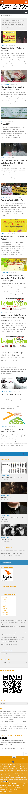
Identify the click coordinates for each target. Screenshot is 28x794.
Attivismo (4, 197)
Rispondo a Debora (6, 539)
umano (15, 726)
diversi (17, 717)
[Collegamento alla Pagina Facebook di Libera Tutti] (23, 454)
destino (1, 717)
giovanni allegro (5, 719)
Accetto (5, 781)
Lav (22, 719)
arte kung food (9, 713)
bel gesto (22, 713)
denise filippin (23, 715)
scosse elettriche (6, 726)
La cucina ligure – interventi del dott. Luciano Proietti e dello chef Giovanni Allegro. (13, 278)
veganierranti (7, 728)
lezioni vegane (5, 722)
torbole (12, 726)
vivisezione (4, 730)
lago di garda (18, 719)
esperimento (21, 717)
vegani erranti (15, 728)
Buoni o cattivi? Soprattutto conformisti (12, 477)
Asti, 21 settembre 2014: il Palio (12, 200)
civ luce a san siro (3, 715)
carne (26, 713)
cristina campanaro (15, 715)
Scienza (7, 84)
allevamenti (21, 711)
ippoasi (11, 719)
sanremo (25, 724)
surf (10, 726)
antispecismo (3, 713)
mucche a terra (21, 724)
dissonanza (14, 717)
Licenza (12, 748)
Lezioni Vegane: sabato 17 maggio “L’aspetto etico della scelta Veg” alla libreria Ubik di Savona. (13, 317)
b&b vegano (19, 713)
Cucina (3, 272)
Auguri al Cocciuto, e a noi (8, 497)
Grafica (13, 553)
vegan (24, 726)
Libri (2, 45)
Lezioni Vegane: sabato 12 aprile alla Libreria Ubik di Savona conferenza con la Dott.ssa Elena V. (13, 355)
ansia (25, 711)
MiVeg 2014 (5, 124)
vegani (1, 728)
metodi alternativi (14, 724)
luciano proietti (5, 724)
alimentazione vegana (13, 711)
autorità (15, 713)
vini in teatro (21, 728)
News (5, 45)
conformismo (8, 715)
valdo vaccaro (19, 726)
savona (1, 726)
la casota (14, 719)
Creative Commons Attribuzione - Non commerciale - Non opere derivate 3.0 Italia (12, 742)
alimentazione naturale (4, 711)
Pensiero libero (5, 475)
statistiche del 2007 (10, 637)
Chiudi (1, 793)
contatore (10, 644)
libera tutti (16, 721)
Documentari (5, 391)
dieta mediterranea (7, 717)
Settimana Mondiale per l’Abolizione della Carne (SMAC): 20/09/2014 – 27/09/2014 (14, 163)
